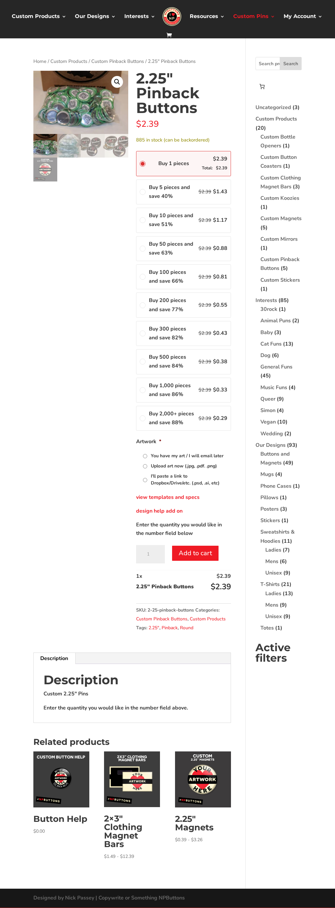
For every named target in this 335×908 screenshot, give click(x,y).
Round (186, 628)
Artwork (148, 441)
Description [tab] (54, 658)
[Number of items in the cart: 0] (262, 86)
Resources (204, 16)
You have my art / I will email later (187, 456)
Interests (136, 16)
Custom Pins (251, 16)
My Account (300, 16)
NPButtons (172, 897)
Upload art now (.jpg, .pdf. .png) (184, 466)
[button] (117, 82)
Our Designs (92, 16)
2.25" (154, 628)
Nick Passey (79, 897)
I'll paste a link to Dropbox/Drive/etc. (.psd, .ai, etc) (185, 479)
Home (39, 61)
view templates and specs (168, 497)
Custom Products (36, 16)
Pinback (170, 628)
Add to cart (195, 553)
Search (290, 64)
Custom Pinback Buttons (117, 61)
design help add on (159, 511)
